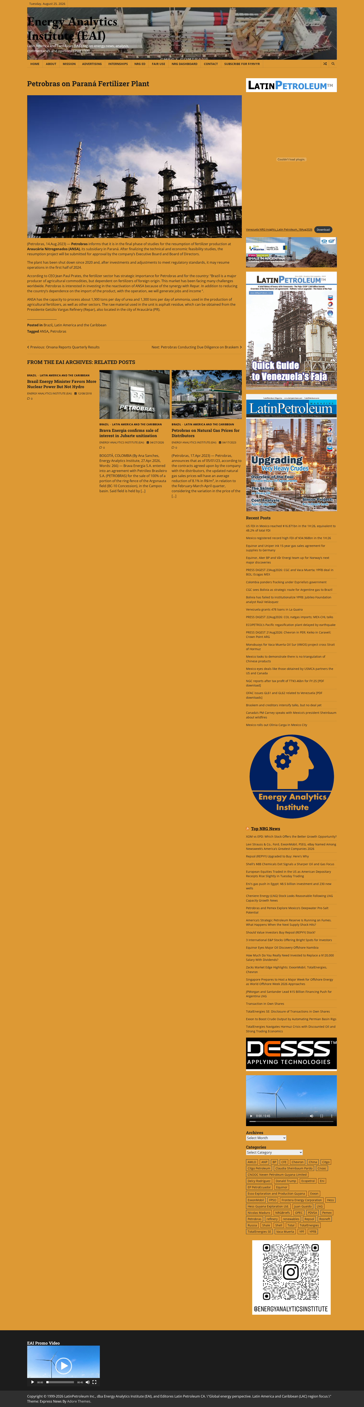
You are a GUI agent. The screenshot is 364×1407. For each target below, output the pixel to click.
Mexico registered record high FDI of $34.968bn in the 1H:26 (288, 538)
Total (291, 1225)
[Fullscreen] (94, 1382)
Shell (278, 1225)
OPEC (299, 1213)
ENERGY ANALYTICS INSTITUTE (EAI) (49, 393)
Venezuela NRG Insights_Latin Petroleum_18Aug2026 (279, 229)
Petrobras (58, 331)
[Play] (33, 1382)
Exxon (314, 1193)
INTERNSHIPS (118, 64)
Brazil (48, 325)
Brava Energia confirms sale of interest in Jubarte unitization (128, 433)
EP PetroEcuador (259, 1187)
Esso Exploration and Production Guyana (276, 1193)
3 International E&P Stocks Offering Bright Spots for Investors (289, 940)
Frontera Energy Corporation (302, 1200)
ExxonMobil (256, 1200)
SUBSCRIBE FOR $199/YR (242, 64)
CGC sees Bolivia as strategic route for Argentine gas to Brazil (289, 590)
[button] (63, 1366)
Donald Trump (286, 1181)
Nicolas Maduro (259, 1213)
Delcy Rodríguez (259, 1181)
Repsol (309, 1219)
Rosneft (324, 1219)
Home (34, 64)
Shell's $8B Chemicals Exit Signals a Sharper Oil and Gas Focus (290, 864)
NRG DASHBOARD (184, 64)
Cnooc (322, 1168)
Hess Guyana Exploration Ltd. (268, 1206)
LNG (320, 1206)
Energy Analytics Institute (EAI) (72, 28)
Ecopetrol (308, 1181)
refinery (272, 1219)
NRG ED (139, 64)
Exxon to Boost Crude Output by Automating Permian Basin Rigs (291, 1019)
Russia (252, 1225)
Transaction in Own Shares (265, 1004)
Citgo (325, 1162)
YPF (301, 1232)
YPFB (312, 1232)
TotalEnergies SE (259, 1232)
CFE (283, 1162)
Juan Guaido (303, 1206)
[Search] (333, 64)
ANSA (44, 331)
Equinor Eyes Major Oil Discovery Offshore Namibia (282, 947)
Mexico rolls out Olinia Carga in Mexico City (276, 725)
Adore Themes (78, 1401)
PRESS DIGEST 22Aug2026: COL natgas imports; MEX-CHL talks (289, 617)
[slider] (60, 1382)
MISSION (69, 64)
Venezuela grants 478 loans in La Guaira (274, 609)
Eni (322, 1181)
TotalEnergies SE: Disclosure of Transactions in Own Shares (288, 1011)
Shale (266, 1225)
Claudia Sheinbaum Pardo (294, 1168)
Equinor (281, 1187)
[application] (63, 1366)
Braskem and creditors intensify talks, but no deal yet (283, 705)
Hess (330, 1200)
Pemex (327, 1213)
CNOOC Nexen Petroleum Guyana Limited (277, 1175)
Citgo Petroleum (259, 1168)
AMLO (252, 1162)
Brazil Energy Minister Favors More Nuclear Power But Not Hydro (61, 384)
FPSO (272, 1200)
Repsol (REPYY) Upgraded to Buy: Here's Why (277, 856)
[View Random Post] (325, 64)
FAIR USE (158, 64)
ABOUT (51, 64)
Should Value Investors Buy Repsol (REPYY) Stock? (280, 932)
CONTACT (211, 64)
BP (274, 1162)
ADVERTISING (92, 64)
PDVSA (312, 1213)
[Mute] (88, 1382)
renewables (291, 1219)
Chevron (298, 1162)
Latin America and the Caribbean (80, 325)
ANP (264, 1162)
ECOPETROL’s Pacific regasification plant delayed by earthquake (291, 625)
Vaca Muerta (285, 1232)
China (313, 1162)
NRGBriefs (282, 1213)
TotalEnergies (309, 1225)
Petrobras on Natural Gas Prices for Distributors (206, 433)
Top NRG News (265, 828)
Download (323, 229)
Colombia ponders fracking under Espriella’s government (286, 582)
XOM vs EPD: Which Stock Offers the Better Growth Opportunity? (291, 836)
